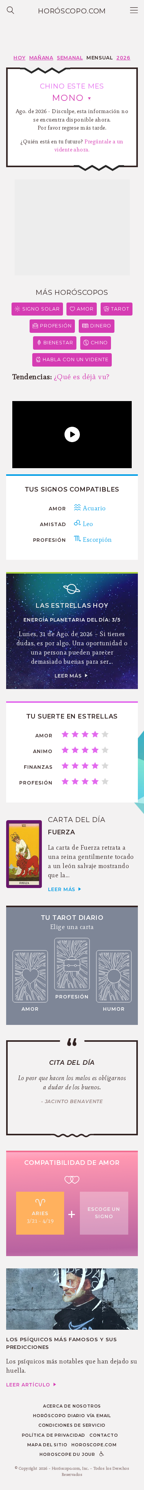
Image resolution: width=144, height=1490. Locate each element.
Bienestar (58, 342)
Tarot (120, 309)
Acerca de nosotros (72, 1406)
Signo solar (41, 309)
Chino (99, 342)
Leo (87, 524)
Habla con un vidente (75, 359)
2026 (123, 58)
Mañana (41, 58)
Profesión (56, 326)
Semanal (70, 58)
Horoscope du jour (67, 1454)
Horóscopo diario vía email (72, 1415)
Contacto (103, 1435)
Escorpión (96, 539)
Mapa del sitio (47, 1444)
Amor (85, 309)
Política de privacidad (54, 1435)
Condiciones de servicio (72, 1425)
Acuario (93, 508)
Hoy (19, 58)
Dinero (101, 326)
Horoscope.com (93, 1444)
